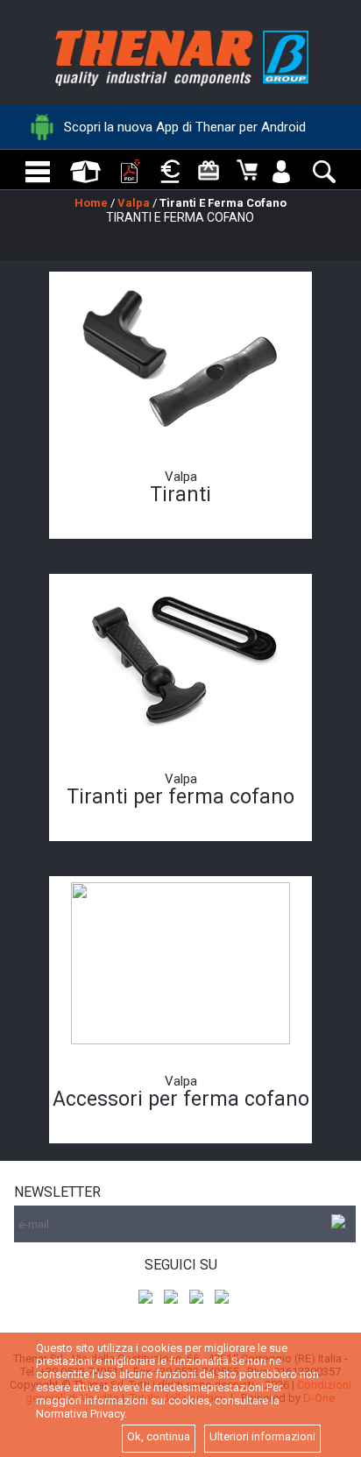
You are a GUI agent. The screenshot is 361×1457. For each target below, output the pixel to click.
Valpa (133, 202)
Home (91, 202)
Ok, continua (158, 1436)
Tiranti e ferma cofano (223, 202)
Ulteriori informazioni (262, 1436)
